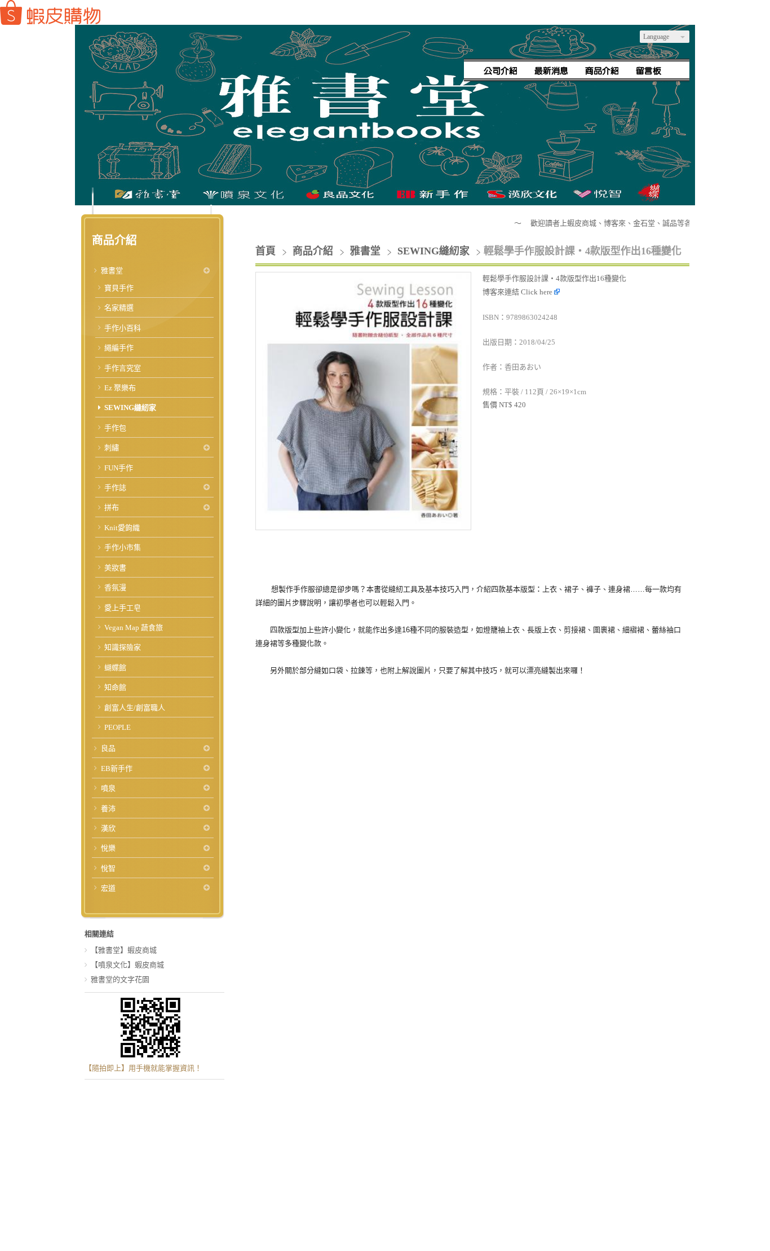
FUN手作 (118, 468)
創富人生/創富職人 (134, 707)
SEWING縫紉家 (130, 407)
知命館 (115, 687)
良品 (108, 748)
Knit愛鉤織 (122, 527)
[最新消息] (551, 70)
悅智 (108, 868)
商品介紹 (314, 251)
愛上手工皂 (122, 608)
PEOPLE (117, 727)
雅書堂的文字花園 (120, 979)
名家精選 (119, 307)
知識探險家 (122, 647)
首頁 (265, 251)
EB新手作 (116, 768)
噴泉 (108, 788)
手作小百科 (122, 328)
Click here (537, 292)
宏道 (108, 888)
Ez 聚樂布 (120, 388)
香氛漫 (115, 587)
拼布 (111, 507)
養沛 (108, 808)
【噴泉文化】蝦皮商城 (127, 965)
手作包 (115, 428)
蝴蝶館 (115, 667)
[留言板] (652, 70)
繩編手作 (119, 347)
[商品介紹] (602, 70)
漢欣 (108, 828)
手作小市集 (122, 547)
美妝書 (115, 567)
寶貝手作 (119, 288)
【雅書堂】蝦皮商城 (124, 950)
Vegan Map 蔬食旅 (133, 627)
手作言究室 (122, 368)
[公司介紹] (500, 70)
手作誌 (115, 487)
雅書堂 (112, 270)
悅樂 (108, 848)
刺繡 (111, 447)
